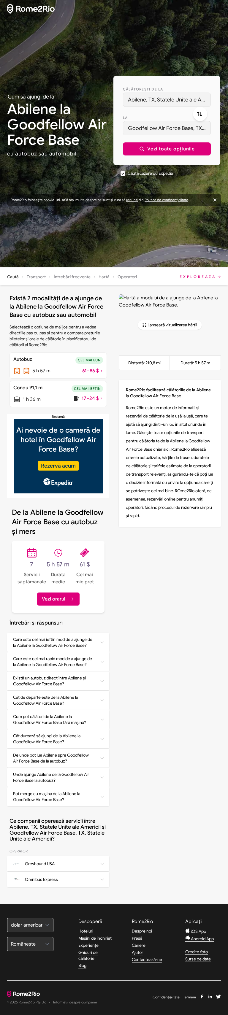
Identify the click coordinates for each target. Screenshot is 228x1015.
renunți (132, 200)
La (125, 117)
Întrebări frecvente (72, 276)
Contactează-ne (147, 959)
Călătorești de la (143, 89)
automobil (63, 153)
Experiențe (88, 945)
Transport (36, 276)
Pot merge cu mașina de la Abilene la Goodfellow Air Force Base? (46, 796)
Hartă (104, 276)
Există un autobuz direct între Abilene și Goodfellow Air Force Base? (49, 681)
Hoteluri (85, 931)
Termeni (189, 997)
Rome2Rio (135, 407)
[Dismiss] (215, 200)
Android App (202, 938)
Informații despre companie (75, 1002)
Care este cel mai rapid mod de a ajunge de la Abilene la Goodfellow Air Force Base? (52, 661)
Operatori (127, 276)
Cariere (138, 945)
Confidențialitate (166, 997)
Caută (13, 276)
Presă (137, 938)
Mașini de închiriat (95, 938)
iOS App (198, 931)
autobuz (26, 153)
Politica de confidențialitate (166, 200)
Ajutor (137, 952)
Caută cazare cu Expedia (150, 173)
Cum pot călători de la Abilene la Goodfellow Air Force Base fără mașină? (49, 719)
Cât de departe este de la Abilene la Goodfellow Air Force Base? (45, 700)
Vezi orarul (53, 599)
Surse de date (198, 959)
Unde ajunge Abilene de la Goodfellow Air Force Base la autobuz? (51, 777)
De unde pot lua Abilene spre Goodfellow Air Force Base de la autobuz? (51, 758)
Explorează (198, 276)
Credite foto (196, 951)
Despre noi (142, 931)
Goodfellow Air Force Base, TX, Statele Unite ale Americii (169, 128)
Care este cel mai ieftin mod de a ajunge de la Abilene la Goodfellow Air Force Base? (52, 642)
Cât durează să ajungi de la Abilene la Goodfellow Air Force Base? (46, 738)
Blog (82, 965)
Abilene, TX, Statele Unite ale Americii (169, 99)
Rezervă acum (58, 466)
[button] (167, 148)
